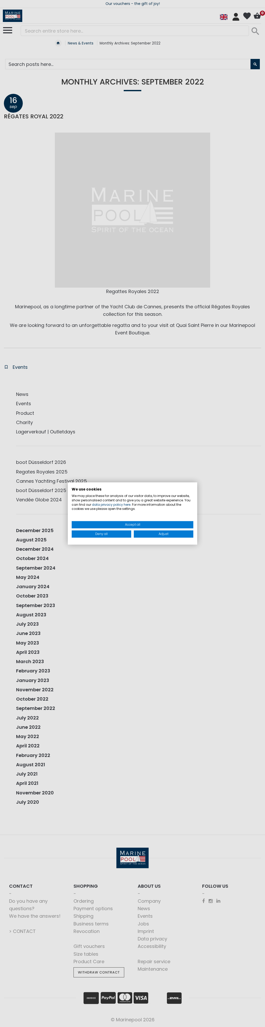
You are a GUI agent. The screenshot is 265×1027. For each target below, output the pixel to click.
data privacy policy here (111, 504)
